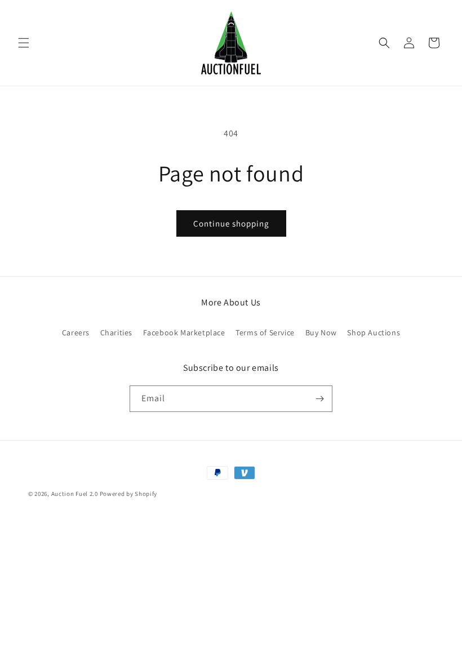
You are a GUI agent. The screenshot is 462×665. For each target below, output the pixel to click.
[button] (23, 42)
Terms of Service (265, 332)
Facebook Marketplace (184, 332)
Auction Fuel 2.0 (74, 494)
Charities (116, 332)
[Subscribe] (319, 398)
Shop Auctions (373, 332)
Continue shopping (231, 223)
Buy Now (321, 332)
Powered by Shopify (129, 494)
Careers (76, 332)
